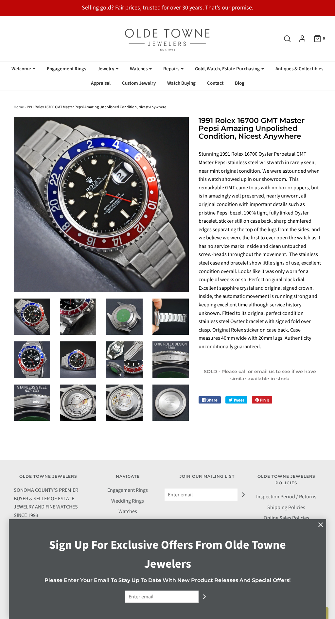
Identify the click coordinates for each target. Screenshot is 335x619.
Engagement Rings (66, 68)
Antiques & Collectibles (299, 68)
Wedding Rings (127, 501)
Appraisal (101, 83)
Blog (239, 83)
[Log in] (299, 39)
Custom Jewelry (139, 83)
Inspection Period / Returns (286, 496)
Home (19, 107)
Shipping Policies (286, 507)
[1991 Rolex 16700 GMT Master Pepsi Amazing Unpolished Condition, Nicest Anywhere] (170, 403)
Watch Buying (181, 83)
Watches (127, 511)
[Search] (284, 39)
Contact (215, 83)
